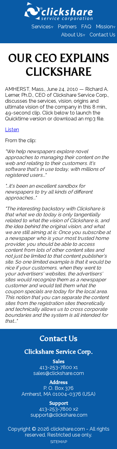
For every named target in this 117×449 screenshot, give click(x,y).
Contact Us (102, 35)
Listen (12, 130)
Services (41, 27)
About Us (72, 35)
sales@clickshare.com (58, 373)
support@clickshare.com (59, 415)
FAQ (86, 27)
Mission (104, 27)
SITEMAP (58, 441)
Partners (67, 27)
